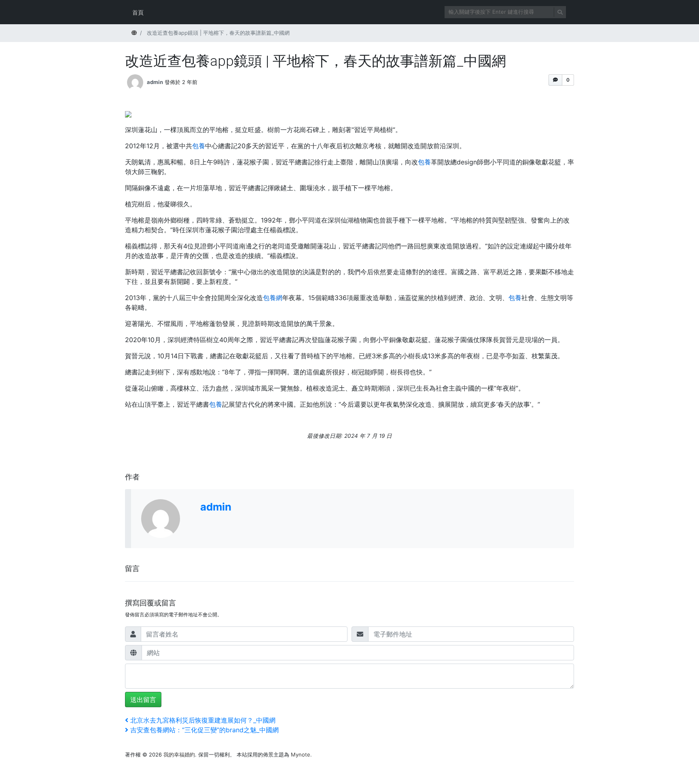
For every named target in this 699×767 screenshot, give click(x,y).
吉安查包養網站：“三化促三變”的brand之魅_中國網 (204, 730)
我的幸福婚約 (179, 754)
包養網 (272, 298)
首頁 (138, 12)
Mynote (300, 754)
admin (155, 82)
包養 (198, 146)
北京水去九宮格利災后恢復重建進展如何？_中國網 (202, 720)
